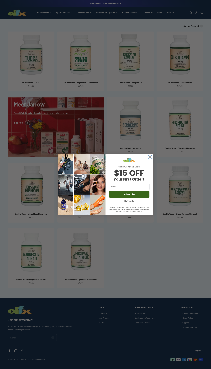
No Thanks (129, 200)
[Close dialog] (150, 157)
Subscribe (129, 194)
